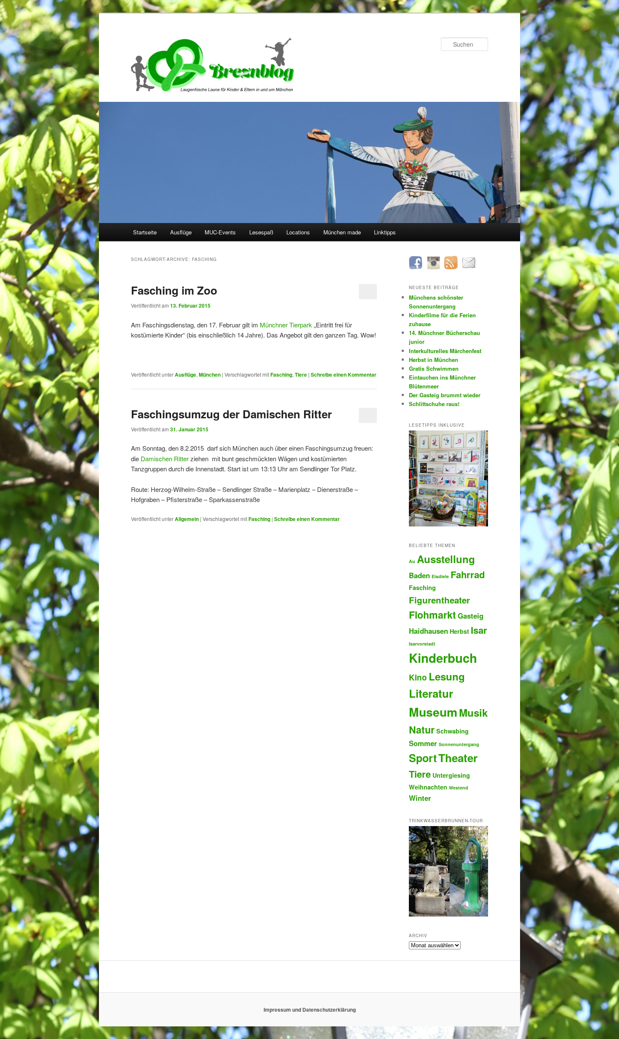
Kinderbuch (443, 658)
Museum (433, 711)
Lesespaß (261, 232)
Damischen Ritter (165, 458)
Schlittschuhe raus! (434, 404)
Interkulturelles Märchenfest (445, 351)
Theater (458, 757)
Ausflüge (181, 232)
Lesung (447, 676)
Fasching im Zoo (174, 290)
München (210, 374)
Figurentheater (439, 600)
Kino (418, 677)
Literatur (431, 693)
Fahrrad (468, 574)
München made (342, 232)
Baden (419, 575)
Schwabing (452, 731)
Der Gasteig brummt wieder (444, 395)
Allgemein (187, 519)
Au (412, 561)
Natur (422, 729)
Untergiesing (451, 775)
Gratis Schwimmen (434, 368)
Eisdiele (440, 576)
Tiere (301, 374)
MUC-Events (220, 232)
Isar (479, 630)
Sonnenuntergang (459, 744)
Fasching (281, 374)
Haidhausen (428, 631)
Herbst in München (433, 360)
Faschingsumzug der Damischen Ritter (231, 414)
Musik (473, 712)
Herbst (459, 631)
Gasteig (470, 616)
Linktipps (385, 232)
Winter (420, 798)
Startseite (145, 232)
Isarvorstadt (422, 643)
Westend (458, 787)
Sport (423, 757)
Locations (298, 232)
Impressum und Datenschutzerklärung (310, 1009)
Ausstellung (446, 559)
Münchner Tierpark (286, 324)
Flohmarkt (432, 615)
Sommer (423, 743)
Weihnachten (428, 787)
